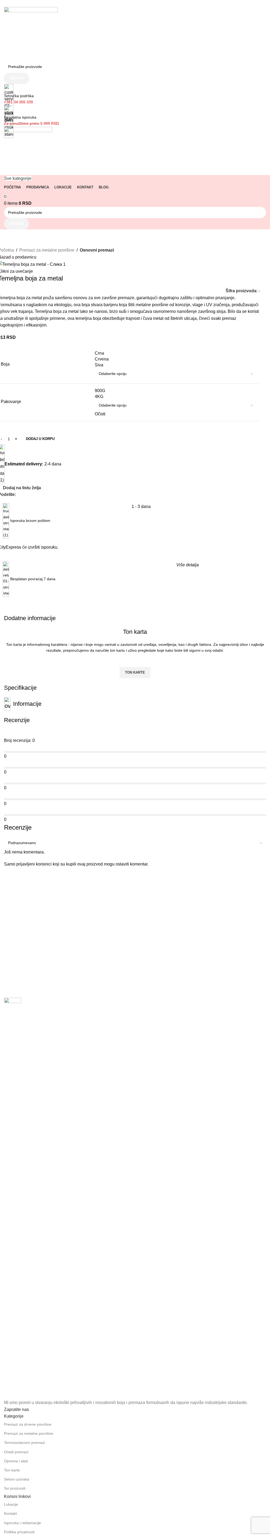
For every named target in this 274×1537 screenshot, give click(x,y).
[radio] (176, 353)
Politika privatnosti (19, 1532)
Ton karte (12, 1470)
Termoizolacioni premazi (24, 1442)
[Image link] (12, 1198)
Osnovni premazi (97, 250)
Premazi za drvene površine (27, 1424)
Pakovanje (11, 401)
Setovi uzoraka (16, 1479)
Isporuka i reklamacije (22, 1523)
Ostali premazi (16, 1452)
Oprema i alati (16, 1461)
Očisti (100, 414)
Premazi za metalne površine (46, 250)
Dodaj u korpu (40, 439)
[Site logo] (31, 33)
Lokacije (11, 1504)
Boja (5, 364)
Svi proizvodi (14, 1488)
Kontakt (10, 1513)
